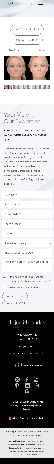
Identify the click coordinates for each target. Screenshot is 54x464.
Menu (47, 4)
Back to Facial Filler (27, 29)
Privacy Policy (21, 431)
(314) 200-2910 (14, 303)
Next (42, 50)
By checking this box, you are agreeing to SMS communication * (30, 278)
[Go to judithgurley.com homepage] (15, 4)
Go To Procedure (27, 40)
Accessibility (35, 431)
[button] (40, 4)
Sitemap (8, 431)
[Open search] (33, 4)
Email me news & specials (25, 287)
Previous (13, 50)
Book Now (13, 296)
